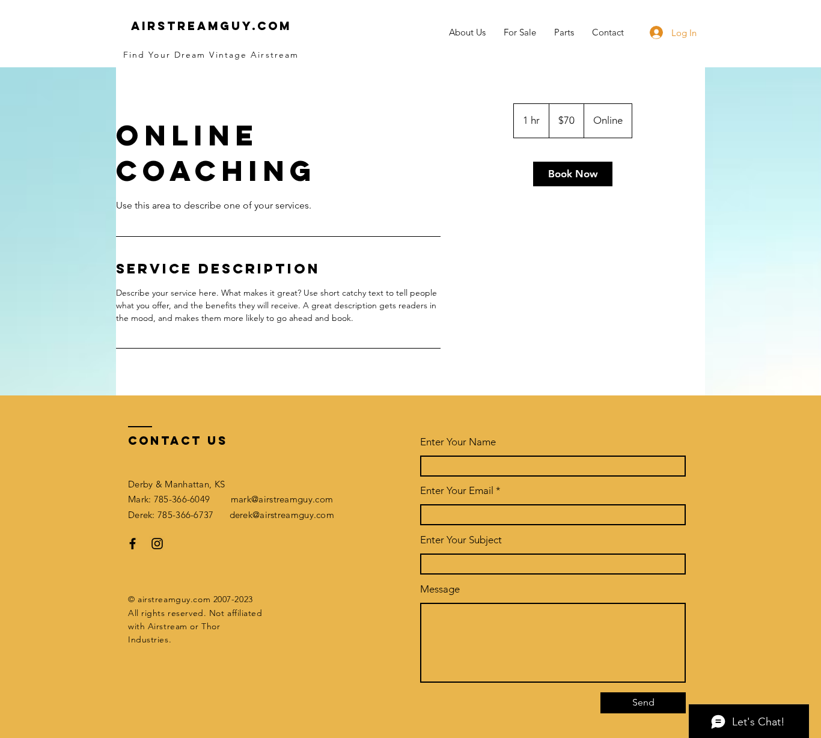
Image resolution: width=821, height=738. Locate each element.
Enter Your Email (456, 491)
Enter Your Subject (461, 540)
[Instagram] (157, 543)
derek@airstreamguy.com (282, 514)
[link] (572, 174)
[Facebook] (132, 543)
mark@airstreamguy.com (282, 499)
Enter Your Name (458, 442)
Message (440, 589)
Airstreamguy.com (211, 26)
